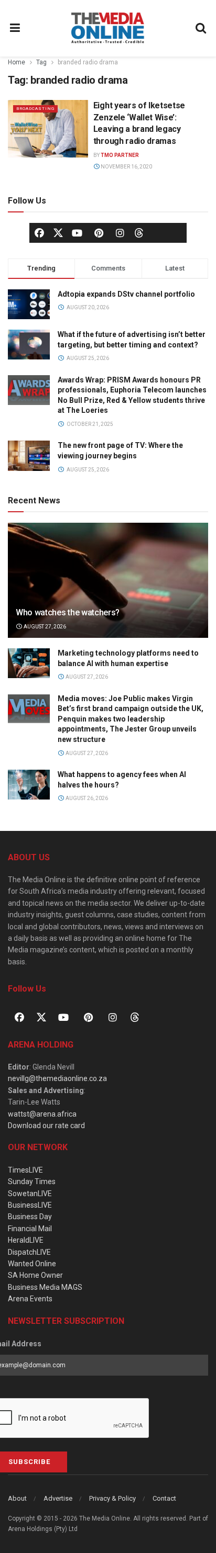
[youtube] (77, 233)
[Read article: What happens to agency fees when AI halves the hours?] (29, 785)
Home (16, 62)
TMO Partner (120, 155)
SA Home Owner (35, 1275)
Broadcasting (35, 108)
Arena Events (30, 1299)
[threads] (139, 232)
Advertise (58, 1498)
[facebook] (39, 233)
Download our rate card (46, 1125)
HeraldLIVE (26, 1240)
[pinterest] (98, 233)
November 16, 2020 (126, 167)
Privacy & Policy (112, 1498)
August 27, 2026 (44, 626)
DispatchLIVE (29, 1252)
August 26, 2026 (86, 798)
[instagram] (120, 233)
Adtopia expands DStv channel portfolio (126, 294)
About (17, 1498)
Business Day (30, 1216)
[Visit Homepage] (107, 28)
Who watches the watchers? (68, 612)
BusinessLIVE (30, 1205)
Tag (41, 62)
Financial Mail (30, 1228)
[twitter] (58, 232)
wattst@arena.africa (42, 1114)
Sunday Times (32, 1181)
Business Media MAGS (45, 1287)
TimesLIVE (25, 1170)
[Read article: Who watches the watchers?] (108, 594)
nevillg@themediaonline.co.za (57, 1078)
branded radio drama (88, 62)
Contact (164, 1498)
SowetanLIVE (30, 1193)
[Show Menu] (15, 28)
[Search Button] (201, 28)
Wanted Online (32, 1263)
